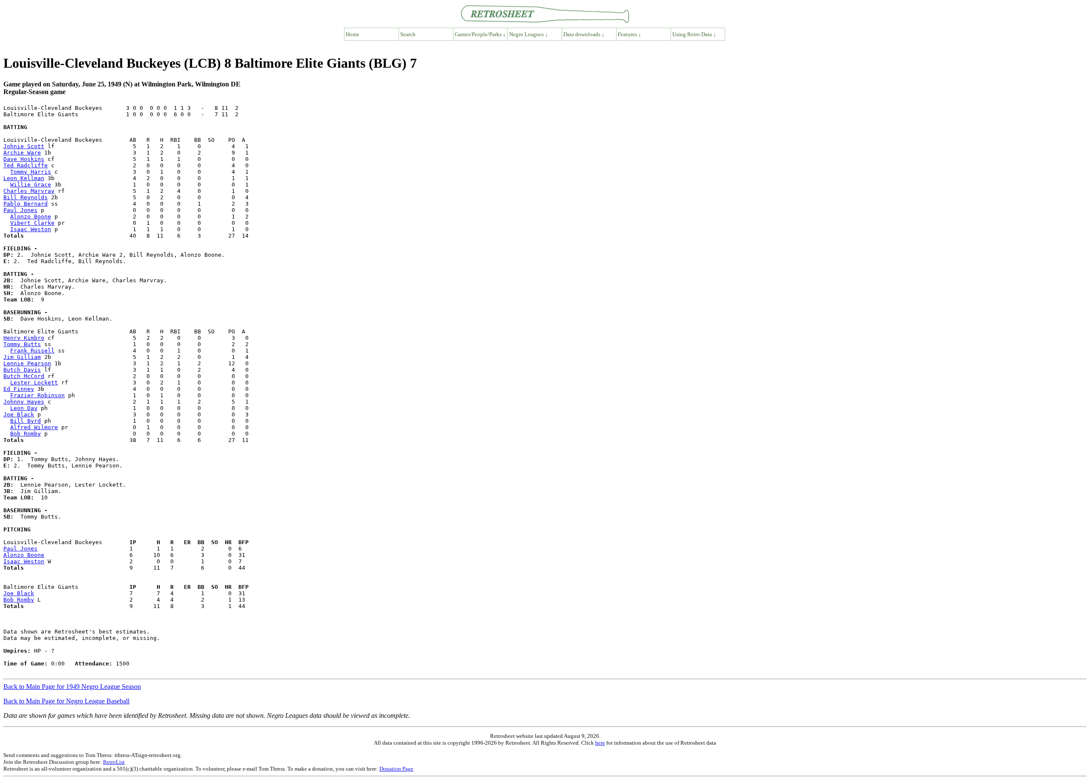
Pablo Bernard (25, 204)
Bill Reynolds (25, 197)
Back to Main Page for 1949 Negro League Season (72, 686)
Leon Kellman (23, 178)
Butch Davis (22, 370)
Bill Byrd (25, 421)
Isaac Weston (30, 229)
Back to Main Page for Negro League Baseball (66, 701)
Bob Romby (25, 433)
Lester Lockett (34, 382)
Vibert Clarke (32, 223)
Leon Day (23, 408)
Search (408, 34)
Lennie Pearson (27, 363)
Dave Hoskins (23, 159)
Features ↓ (629, 34)
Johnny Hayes (23, 402)
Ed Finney (18, 389)
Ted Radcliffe (25, 165)
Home (352, 34)
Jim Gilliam (22, 357)
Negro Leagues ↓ (528, 34)
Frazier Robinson (37, 395)
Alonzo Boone (30, 216)
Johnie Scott (23, 146)
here (600, 743)
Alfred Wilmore (34, 427)
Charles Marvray (28, 191)
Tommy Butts (22, 344)
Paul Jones (20, 210)
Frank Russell (32, 350)
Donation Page (396, 769)
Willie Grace (30, 184)
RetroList (114, 762)
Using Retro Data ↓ (694, 34)
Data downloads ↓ (584, 34)
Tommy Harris (30, 172)
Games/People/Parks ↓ (480, 34)
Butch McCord (23, 376)
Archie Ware (22, 152)
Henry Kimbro (23, 338)
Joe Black (18, 414)
